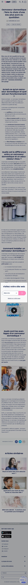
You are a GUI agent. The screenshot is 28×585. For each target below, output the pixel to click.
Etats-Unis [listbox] (7, 293)
